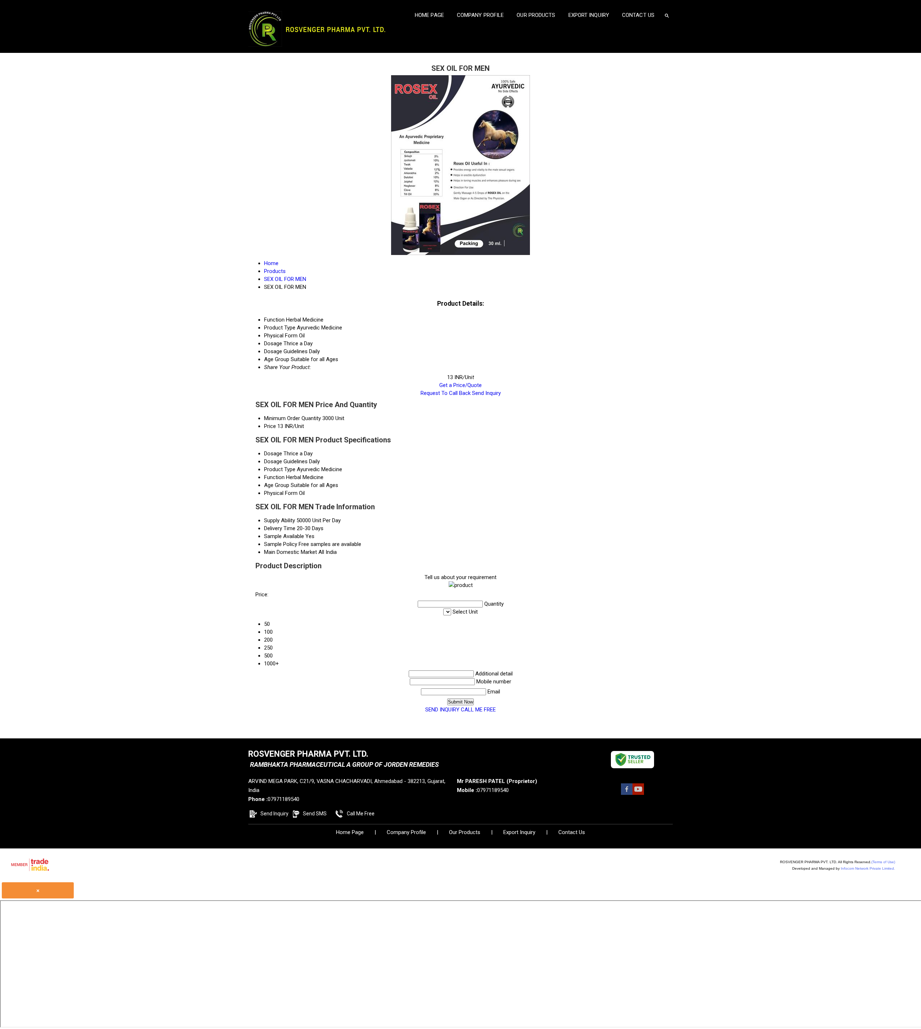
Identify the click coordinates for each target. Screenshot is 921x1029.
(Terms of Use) (883, 862)
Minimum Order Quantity (292, 418)
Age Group (276, 485)
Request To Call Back (446, 393)
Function (274, 477)
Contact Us (638, 15)
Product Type (279, 469)
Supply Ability (279, 520)
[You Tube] (638, 793)
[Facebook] (626, 793)
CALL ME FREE (478, 709)
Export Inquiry (588, 15)
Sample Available (284, 536)
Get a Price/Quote (460, 385)
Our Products (536, 15)
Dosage (273, 453)
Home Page (429, 15)
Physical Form (281, 493)
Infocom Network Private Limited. (868, 868)
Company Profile (480, 15)
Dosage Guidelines (286, 461)
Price (270, 426)
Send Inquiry (486, 393)
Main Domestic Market (290, 552)
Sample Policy (280, 544)
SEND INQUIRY (442, 709)
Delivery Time (279, 528)
